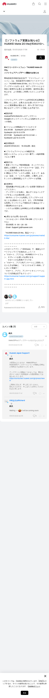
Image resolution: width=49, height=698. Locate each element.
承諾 (24, 693)
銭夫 (10, 333)
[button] (33, 3)
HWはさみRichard (17, 400)
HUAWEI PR (14, 56)
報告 (43, 307)
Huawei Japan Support (19, 353)
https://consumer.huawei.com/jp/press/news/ (27, 379)
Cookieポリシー (34, 686)
